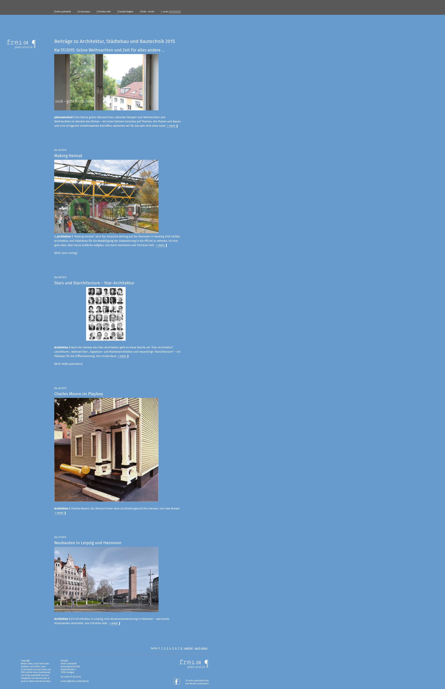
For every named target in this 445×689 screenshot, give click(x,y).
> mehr (171, 125)
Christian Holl (104, 12)
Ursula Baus (84, 12)
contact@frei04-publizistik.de (75, 681)
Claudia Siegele (125, 12)
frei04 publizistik (63, 12)
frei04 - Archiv (147, 12)
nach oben (201, 648)
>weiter (188, 648)
